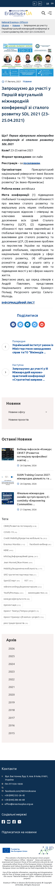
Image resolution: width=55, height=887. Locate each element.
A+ (40, 3)
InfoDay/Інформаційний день (21, 556)
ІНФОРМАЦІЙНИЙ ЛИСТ (18, 302)
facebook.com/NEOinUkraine (20, 791)
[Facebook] (13, 324)
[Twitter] (20, 324)
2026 (12, 648)
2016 (12, 725)
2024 (12, 663)
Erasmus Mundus (14, 544)
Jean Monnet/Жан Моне (18, 562)
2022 (12, 679)
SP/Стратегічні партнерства (20, 574)
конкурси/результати (17, 599)
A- (35, 3)
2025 (12, 656)
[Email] (42, 324)
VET (28, 580)
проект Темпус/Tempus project (21, 611)
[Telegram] (35, 324)
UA (47, 3)
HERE (8, 550)
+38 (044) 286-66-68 (15, 799)
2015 (12, 733)
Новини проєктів (19, 419)
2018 (12, 710)
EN (52, 3)
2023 (12, 671)
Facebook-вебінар (40, 544)
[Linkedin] (27, 324)
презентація (12, 605)
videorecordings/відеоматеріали (23, 586)
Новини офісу (17, 411)
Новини (27, 81)
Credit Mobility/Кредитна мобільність (25, 538)
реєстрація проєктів (16, 623)
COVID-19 (10, 532)
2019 (12, 702)
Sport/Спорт (12, 580)
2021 (12, 686)
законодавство (38, 593)
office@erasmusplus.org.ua (19, 804)
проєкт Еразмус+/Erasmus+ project (24, 617)
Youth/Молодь (14, 593)
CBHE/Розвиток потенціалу (20, 526)
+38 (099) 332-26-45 (15, 795)
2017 (12, 717)
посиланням (31, 163)
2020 (12, 694)
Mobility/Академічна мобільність (23, 568)
